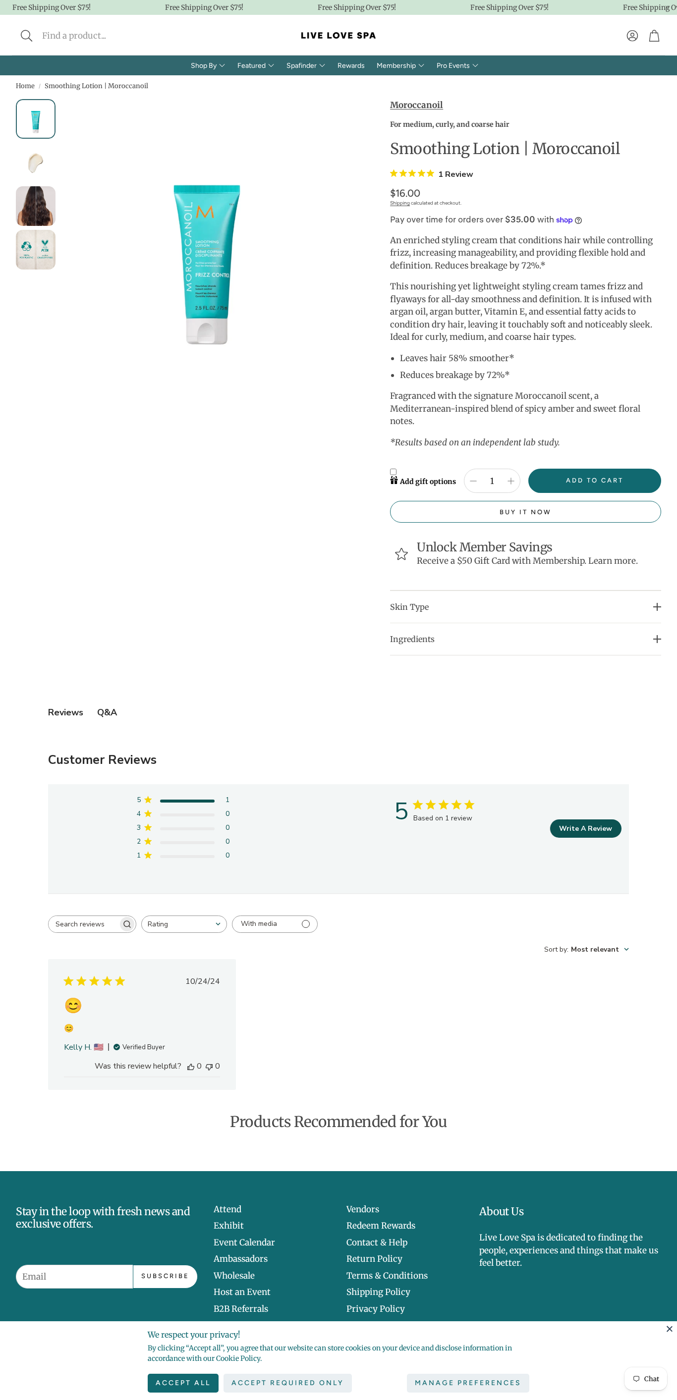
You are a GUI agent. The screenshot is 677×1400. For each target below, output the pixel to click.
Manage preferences (468, 1383)
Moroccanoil (416, 105)
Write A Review (585, 828)
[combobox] (184, 924)
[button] (92, 36)
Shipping (400, 203)
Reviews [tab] (65, 712)
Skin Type (409, 607)
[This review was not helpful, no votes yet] (209, 1066)
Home (25, 86)
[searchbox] (83, 924)
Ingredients (412, 639)
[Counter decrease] (473, 481)
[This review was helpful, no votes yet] (190, 1066)
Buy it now (526, 512)
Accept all (183, 1383)
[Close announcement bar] (667, 7)
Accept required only (287, 1383)
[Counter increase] (511, 481)
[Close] (669, 1328)
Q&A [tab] (107, 712)
